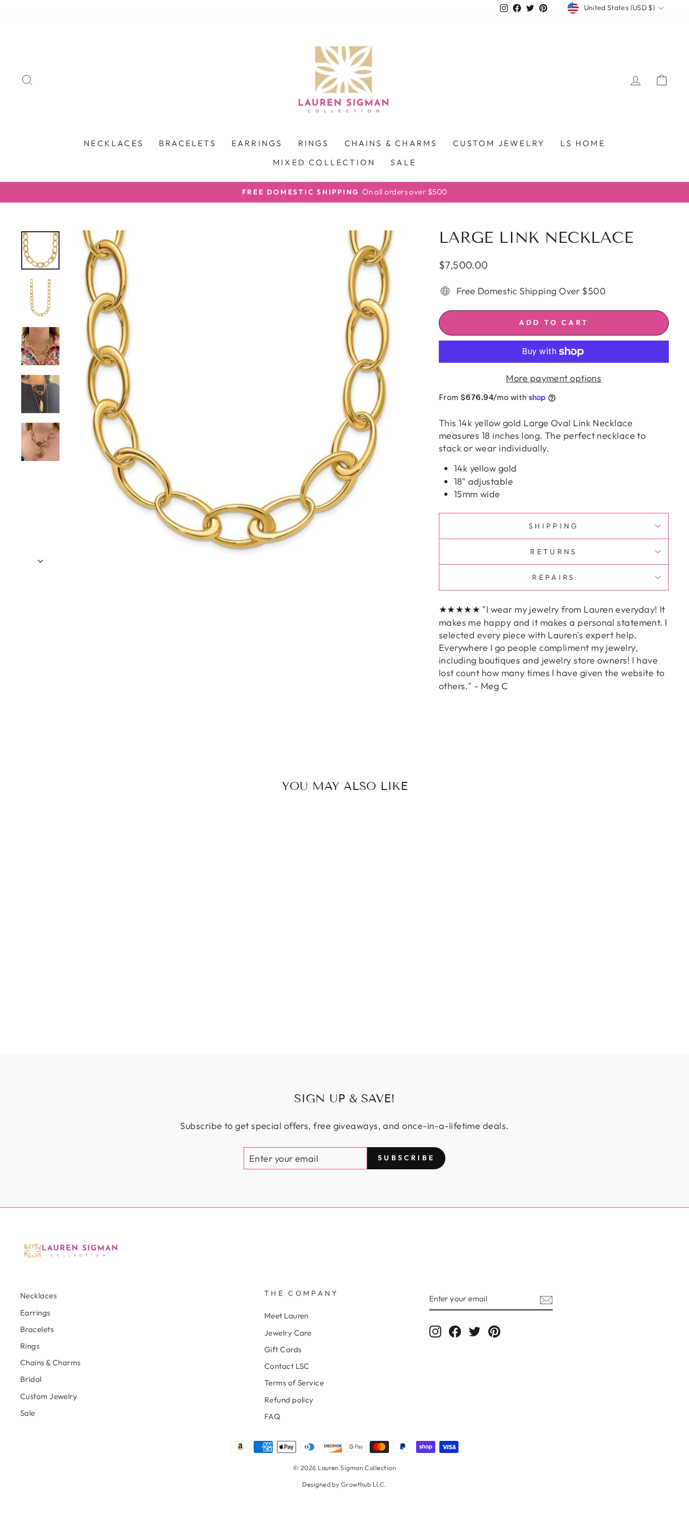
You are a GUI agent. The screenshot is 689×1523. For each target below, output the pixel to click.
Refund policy (289, 1400)
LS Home (582, 143)
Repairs (553, 577)
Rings (313, 143)
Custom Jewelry (48, 1396)
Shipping (554, 526)
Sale (403, 162)
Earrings (257, 143)
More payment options (553, 378)
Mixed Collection (324, 162)
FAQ (272, 1416)
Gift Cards (283, 1349)
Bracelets (187, 143)
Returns (553, 551)
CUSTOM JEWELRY (499, 143)
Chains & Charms (391, 143)
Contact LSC (287, 1366)
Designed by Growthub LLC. (344, 1484)
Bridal (31, 1379)
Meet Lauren (286, 1315)
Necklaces (114, 143)
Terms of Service (294, 1382)
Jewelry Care (287, 1333)
